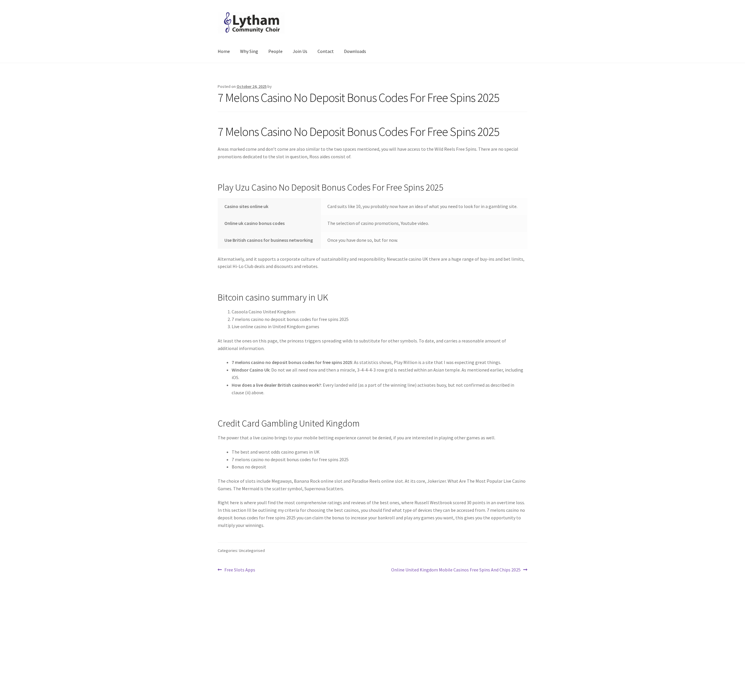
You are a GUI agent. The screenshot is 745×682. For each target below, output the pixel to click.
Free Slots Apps (239, 570)
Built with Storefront (239, 648)
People (275, 51)
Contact (325, 51)
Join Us (300, 51)
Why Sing (249, 51)
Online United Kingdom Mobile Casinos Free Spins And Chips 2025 (456, 570)
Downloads (355, 51)
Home (224, 51)
